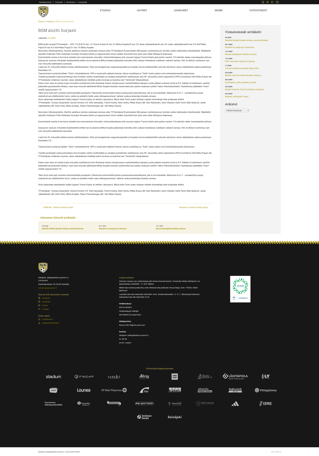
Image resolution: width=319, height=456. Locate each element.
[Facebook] (263, 2)
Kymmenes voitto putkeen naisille (240, 82)
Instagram (46, 302)
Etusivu (105, 10)
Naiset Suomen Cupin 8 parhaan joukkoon (244, 89)
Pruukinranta (47, 319)
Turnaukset (59, 2)
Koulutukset (83, 2)
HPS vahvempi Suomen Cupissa (240, 61)
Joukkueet (181, 10)
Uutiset (142, 10)
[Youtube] (277, 2)
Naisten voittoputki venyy (236, 96)
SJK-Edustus (70, 2)
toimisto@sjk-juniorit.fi (47, 288)
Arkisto (50, 21)
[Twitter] (272, 2)
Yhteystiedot (258, 10)
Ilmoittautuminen (45, 2)
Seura (219, 10)
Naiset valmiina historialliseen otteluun (243, 75)
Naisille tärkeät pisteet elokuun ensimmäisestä (62, 229)
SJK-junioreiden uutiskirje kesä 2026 (242, 68)
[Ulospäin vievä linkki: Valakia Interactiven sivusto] (276, 452)
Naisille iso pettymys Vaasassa (113, 229)
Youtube (45, 309)
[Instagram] (267, 2)
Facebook (46, 298)
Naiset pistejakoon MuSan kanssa (171, 229)
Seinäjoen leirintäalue (50, 323)
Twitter (45, 305)
